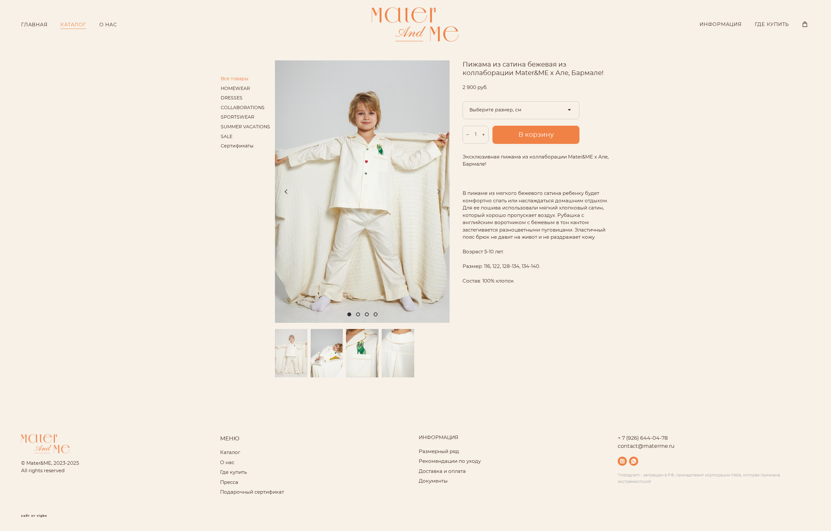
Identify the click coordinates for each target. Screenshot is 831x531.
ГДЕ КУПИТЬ (772, 24)
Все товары (234, 79)
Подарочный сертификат (252, 492)
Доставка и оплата (442, 471)
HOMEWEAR (235, 88)
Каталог (230, 452)
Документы (433, 481)
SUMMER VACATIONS (245, 127)
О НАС (108, 24)
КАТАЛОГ (73, 24)
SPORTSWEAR (237, 117)
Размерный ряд (439, 451)
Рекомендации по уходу (450, 461)
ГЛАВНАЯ (34, 24)
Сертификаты (237, 146)
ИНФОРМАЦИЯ (721, 24)
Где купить (233, 472)
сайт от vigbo (34, 515)
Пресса (229, 482)
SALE (226, 136)
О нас (227, 462)
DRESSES (231, 98)
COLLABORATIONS (243, 108)
